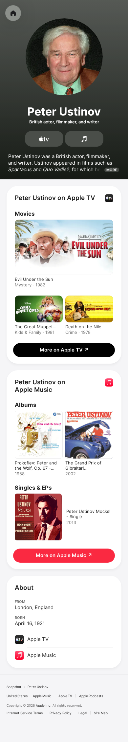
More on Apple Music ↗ (64, 555)
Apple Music (42, 695)
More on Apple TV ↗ (64, 350)
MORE (111, 170)
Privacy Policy (61, 713)
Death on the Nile (83, 326)
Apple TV (65, 695)
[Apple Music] (84, 139)
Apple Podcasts (91, 695)
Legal (82, 713)
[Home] (13, 13)
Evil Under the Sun (34, 279)
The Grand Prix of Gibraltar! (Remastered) (83, 468)
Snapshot (14, 687)
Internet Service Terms (25, 713)
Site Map (101, 713)
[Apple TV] (44, 139)
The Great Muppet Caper (34, 326)
